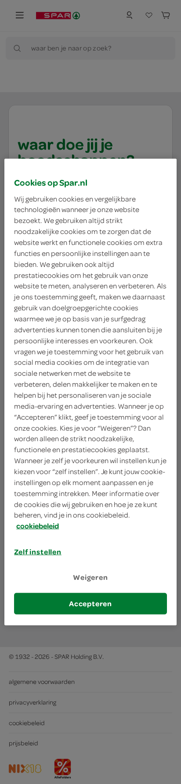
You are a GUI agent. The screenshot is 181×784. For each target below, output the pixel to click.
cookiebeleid (37, 526)
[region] (90, 392)
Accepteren (90, 603)
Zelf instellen (38, 552)
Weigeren (90, 577)
